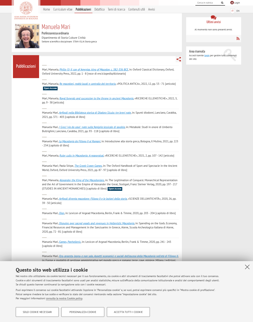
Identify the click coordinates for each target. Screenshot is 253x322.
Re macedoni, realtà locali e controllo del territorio (87, 83)
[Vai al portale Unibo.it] (26, 10)
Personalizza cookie (82, 312)
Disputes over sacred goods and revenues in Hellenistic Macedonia (96, 223)
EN (238, 10)
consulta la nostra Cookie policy (64, 298)
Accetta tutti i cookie (128, 312)
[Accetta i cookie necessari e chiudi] (247, 267)
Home (46, 9)
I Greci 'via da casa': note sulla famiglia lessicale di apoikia (92, 127)
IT (233, 10)
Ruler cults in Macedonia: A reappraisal (81, 155)
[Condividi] (179, 59)
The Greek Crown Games (88, 165)
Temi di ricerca (116, 9)
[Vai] (222, 3)
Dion (61, 213)
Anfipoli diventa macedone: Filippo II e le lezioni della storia (93, 198)
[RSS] (238, 38)
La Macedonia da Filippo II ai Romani (79, 141)
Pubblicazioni (83, 9)
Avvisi (151, 9)
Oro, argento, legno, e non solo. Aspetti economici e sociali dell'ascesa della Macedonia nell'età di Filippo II (118, 256)
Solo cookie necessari (37, 312)
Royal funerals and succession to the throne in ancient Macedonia (96, 98)
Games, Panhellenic (70, 242)
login (206, 55)
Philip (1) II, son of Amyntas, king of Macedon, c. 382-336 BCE (93, 69)
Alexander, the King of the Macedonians (81, 180)
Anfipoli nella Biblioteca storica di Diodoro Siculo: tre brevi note (95, 112)
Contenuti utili (136, 9)
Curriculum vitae (62, 9)
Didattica (99, 9)
